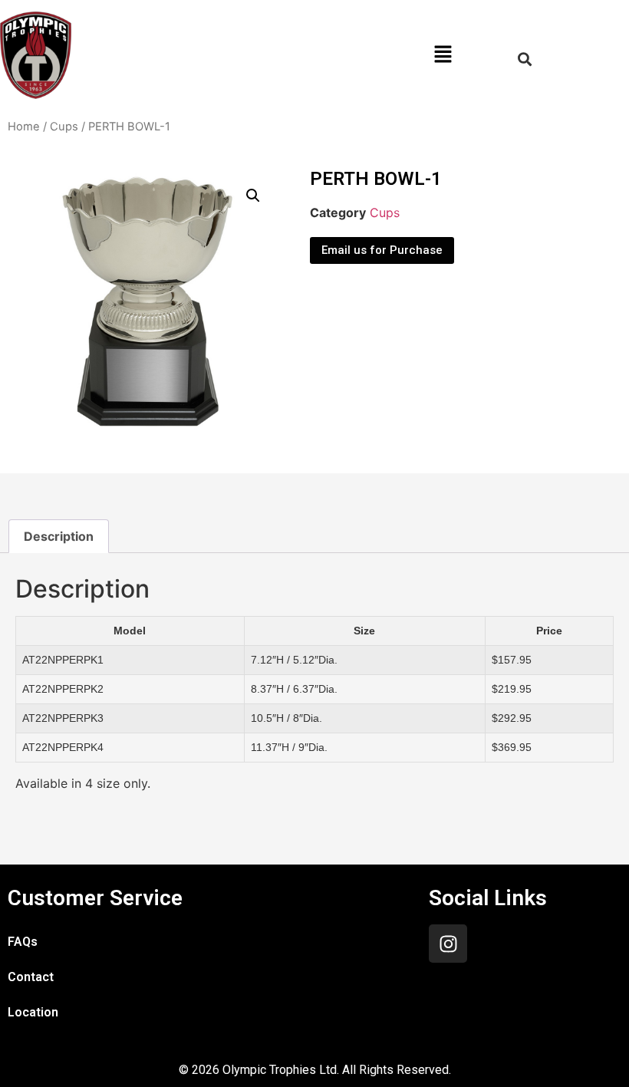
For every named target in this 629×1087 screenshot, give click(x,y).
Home (24, 126)
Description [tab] (59, 536)
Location (33, 1012)
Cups (64, 126)
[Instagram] (448, 943)
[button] (442, 54)
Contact (31, 977)
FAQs (23, 941)
